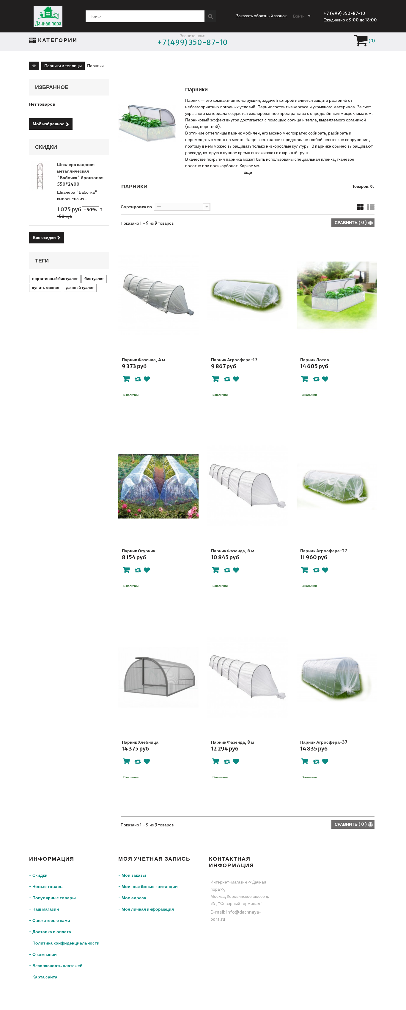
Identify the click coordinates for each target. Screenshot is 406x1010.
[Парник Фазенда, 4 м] (158, 295)
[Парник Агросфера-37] (337, 677)
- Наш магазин (44, 909)
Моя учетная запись (154, 858)
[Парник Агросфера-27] (337, 486)
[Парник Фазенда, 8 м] (247, 677)
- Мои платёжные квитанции (148, 886)
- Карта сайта (43, 977)
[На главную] (34, 66)
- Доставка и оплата (50, 931)
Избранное (51, 87)
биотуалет (94, 278)
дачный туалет (80, 287)
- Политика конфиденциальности (64, 943)
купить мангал (45, 287)
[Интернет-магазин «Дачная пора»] (48, 16)
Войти (299, 16)
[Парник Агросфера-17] (247, 295)
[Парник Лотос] (337, 295)
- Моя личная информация (146, 909)
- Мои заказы (132, 875)
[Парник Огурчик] (158, 486)
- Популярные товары (52, 897)
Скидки (46, 146)
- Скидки (38, 875)
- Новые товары (46, 886)
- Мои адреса (132, 897)
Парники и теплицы (63, 65)
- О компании (43, 954)
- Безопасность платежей (56, 965)
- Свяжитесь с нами (49, 920)
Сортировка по (136, 206)
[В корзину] (126, 380)
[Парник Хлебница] (158, 677)
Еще (247, 172)
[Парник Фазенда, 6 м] (247, 486)
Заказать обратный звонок (261, 15)
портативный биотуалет (55, 278)
